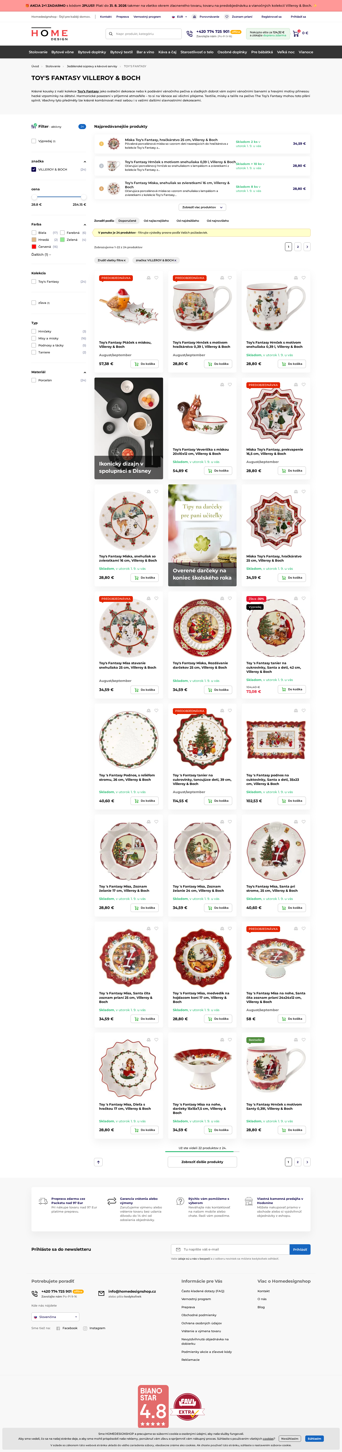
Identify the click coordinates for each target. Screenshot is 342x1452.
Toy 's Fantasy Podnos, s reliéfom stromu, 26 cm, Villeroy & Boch (127, 777)
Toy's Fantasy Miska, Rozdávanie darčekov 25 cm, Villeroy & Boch (200, 665)
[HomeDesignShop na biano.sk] (153, 1406)
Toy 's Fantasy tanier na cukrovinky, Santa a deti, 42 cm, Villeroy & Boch (273, 667)
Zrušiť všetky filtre (111, 260)
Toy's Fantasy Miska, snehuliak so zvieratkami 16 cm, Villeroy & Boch (128, 558)
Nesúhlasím (289, 1438)
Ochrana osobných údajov (201, 1323)
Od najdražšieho (188, 220)
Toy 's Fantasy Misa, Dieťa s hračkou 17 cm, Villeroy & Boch (125, 1106)
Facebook (70, 1328)
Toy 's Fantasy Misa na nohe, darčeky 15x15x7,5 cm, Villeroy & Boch (199, 1108)
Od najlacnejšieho (156, 220)
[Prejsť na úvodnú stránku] (49, 33)
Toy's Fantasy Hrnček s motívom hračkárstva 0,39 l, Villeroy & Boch (201, 344)
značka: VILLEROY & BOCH (155, 260)
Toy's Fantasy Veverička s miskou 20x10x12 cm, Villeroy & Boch (201, 451)
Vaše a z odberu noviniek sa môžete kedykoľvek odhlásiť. (225, 1258)
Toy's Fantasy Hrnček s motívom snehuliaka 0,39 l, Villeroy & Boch (180, 162)
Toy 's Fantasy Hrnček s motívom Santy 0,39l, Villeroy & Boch (274, 1106)
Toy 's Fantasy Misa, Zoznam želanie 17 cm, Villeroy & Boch (124, 888)
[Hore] (98, 1162)
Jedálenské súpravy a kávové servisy (92, 66)
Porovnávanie (209, 16)
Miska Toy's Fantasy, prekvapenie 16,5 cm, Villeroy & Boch (274, 451)
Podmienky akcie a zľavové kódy (206, 1352)
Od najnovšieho (218, 220)
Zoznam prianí (242, 16)
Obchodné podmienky (198, 1315)
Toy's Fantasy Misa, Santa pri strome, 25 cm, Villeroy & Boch (272, 888)
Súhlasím (314, 1438)
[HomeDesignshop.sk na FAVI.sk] (187, 1406)
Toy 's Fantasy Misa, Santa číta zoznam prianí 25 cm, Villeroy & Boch (125, 997)
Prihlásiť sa (298, 16)
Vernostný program (147, 16)
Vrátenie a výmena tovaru (201, 1331)
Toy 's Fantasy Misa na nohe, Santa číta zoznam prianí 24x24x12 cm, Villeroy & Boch (275, 997)
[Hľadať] (111, 34)
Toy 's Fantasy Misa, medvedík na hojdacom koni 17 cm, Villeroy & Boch (201, 997)
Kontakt (106, 16)
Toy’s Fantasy (88, 91)
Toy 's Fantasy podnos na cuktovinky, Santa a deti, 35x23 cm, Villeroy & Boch (272, 779)
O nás (262, 1299)
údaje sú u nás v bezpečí (194, 1258)
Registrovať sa (272, 16)
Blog (261, 1307)
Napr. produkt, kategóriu (135, 34)
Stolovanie (53, 66)
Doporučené (127, 220)
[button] (202, 207)
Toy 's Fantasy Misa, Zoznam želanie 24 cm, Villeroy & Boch (198, 888)
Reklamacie (190, 1359)
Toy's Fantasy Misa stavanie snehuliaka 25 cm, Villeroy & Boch (127, 665)
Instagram (97, 1328)
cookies (268, 1438)
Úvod (35, 66)
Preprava (122, 16)
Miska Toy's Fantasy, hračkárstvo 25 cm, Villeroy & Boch (171, 140)
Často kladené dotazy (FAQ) (202, 1291)
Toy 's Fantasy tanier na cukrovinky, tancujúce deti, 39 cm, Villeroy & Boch (202, 779)
